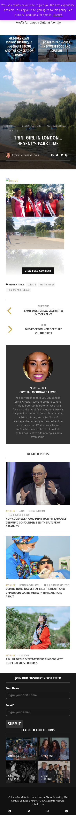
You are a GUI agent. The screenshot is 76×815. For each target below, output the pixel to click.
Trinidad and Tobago (18, 290)
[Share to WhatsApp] (47, 811)
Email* (10, 705)
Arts (21, 511)
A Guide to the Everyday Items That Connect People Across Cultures (34, 661)
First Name (12, 688)
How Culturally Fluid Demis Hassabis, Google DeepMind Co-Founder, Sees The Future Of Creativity (36, 522)
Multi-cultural (56, 126)
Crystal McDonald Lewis (25, 155)
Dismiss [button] (58, 15)
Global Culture (32, 126)
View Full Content (38, 271)
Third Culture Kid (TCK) (56, 585)
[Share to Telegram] (66, 811)
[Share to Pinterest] (66, 155)
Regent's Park (47, 284)
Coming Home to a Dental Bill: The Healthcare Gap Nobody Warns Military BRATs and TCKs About (35, 592)
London (32, 284)
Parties (13, 131)
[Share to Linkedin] (61, 155)
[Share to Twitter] (57, 155)
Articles (11, 126)
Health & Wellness (29, 585)
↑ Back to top (38, 804)
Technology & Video (19, 515)
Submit (14, 723)
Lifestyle (24, 656)
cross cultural (37, 511)
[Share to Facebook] (52, 155)
